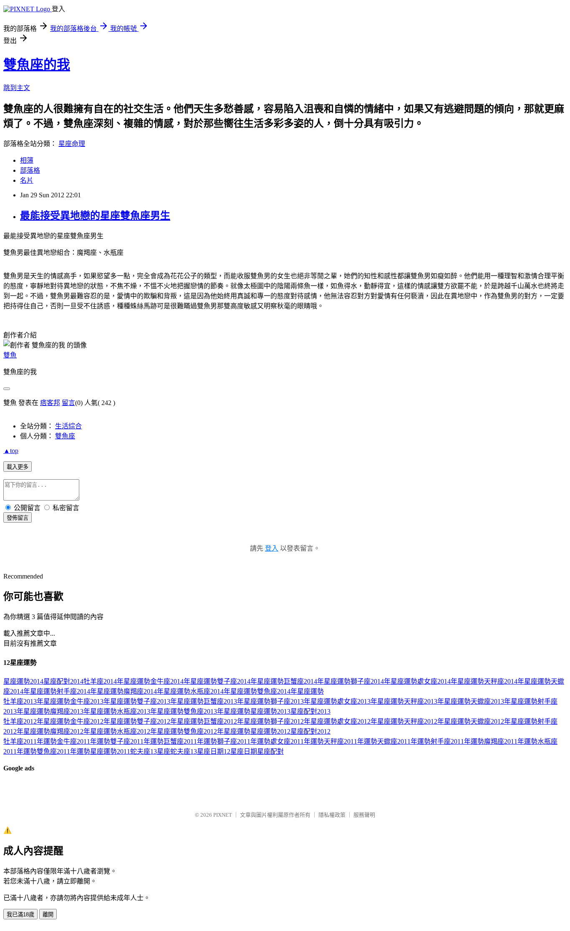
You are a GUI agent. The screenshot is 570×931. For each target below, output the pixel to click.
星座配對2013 (310, 711)
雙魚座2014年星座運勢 (290, 691)
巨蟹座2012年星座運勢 (237, 721)
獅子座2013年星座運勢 (303, 701)
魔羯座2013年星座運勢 (83, 711)
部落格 (30, 170)
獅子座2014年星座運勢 (384, 681)
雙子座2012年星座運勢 (170, 721)
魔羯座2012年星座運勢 (83, 731)
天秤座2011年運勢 (350, 741)
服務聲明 (364, 815)
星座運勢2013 (270, 711)
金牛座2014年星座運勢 (183, 681)
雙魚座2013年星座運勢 (217, 711)
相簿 (26, 160)
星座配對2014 (63, 681)
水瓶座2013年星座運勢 (150, 711)
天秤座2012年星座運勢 (437, 721)
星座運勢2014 (23, 681)
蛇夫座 (140, 751)
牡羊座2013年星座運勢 (36, 701)
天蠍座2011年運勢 (404, 741)
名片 (26, 180)
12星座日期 (240, 751)
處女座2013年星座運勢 (370, 701)
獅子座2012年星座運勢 (303, 721)
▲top (10, 450)
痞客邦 (50, 402)
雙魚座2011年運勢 (63, 751)
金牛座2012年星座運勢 (103, 721)
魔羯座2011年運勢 (510, 741)
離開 (48, 914)
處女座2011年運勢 (297, 741)
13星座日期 (207, 751)
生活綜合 (68, 426)
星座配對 (270, 751)
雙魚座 (65, 436)
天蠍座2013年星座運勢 (504, 701)
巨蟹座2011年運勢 (190, 741)
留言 (68, 402)
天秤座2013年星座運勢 (437, 701)
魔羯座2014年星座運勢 (157, 691)
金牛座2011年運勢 (83, 741)
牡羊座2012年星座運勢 (36, 721)
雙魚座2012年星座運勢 (217, 731)
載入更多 (17, 467)
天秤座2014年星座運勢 (517, 681)
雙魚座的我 (36, 64)
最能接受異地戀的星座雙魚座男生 (95, 215)
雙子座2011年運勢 (137, 741)
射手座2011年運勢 (457, 741)
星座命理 (71, 143)
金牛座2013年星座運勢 (103, 701)
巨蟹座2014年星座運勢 (317, 681)
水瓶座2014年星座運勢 (223, 691)
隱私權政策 (332, 815)
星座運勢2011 (110, 751)
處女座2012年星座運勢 (370, 721)
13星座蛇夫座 (170, 751)
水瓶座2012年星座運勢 (150, 731)
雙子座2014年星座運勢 (250, 681)
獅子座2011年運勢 (243, 741)
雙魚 (10, 355)
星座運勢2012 (270, 731)
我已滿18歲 (20, 914)
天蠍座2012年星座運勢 (504, 721)
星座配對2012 (310, 731)
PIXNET (222, 815)
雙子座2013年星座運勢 (170, 701)
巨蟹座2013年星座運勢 (237, 701)
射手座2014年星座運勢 (90, 691)
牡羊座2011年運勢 (30, 741)
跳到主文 (16, 87)
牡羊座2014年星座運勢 (116, 681)
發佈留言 (17, 518)
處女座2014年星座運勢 (450, 681)
